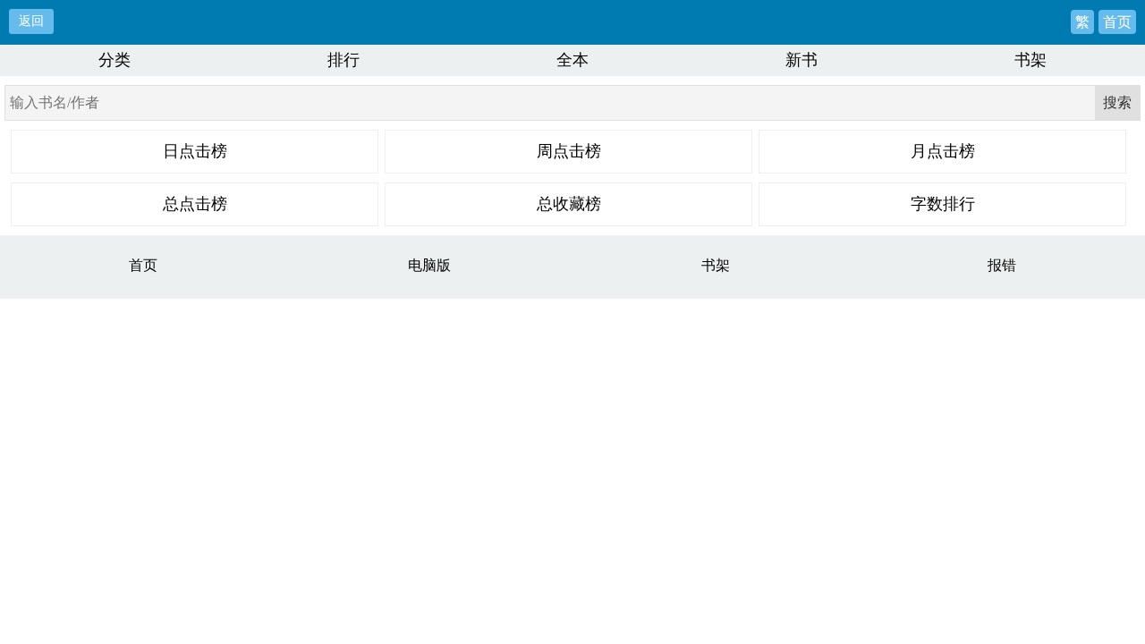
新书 (801, 60)
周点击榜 (569, 151)
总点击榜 (195, 204)
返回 (31, 20)
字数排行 (943, 204)
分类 (114, 60)
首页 (1117, 22)
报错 (1002, 265)
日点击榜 (195, 151)
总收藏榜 (569, 204)
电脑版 (429, 265)
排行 (343, 60)
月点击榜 (943, 151)
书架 (1030, 60)
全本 (572, 60)
